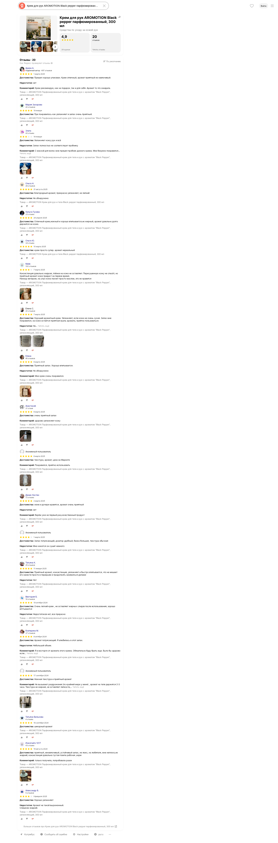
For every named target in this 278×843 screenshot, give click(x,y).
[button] (25, 46)
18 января (38, 137)
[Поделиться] (119, 17)
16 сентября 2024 (41, 723)
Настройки (82, 834)
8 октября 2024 (40, 636)
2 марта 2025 (39, 501)
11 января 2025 (40, 568)
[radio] (22, 99)
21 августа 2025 (40, 189)
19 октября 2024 (40, 603)
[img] (26, 74)
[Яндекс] (22, 6)
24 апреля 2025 (40, 218)
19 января (38, 110)
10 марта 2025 (40, 246)
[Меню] (272, 6)
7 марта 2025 (39, 270)
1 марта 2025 (39, 74)
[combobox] (62, 6)
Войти (263, 6)
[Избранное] (252, 6)
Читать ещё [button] (25, 153)
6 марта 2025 (39, 362)
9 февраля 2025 (40, 796)
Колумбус (29, 834)
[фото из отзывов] (25, 169)
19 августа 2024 (40, 749)
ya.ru (100, 834)
